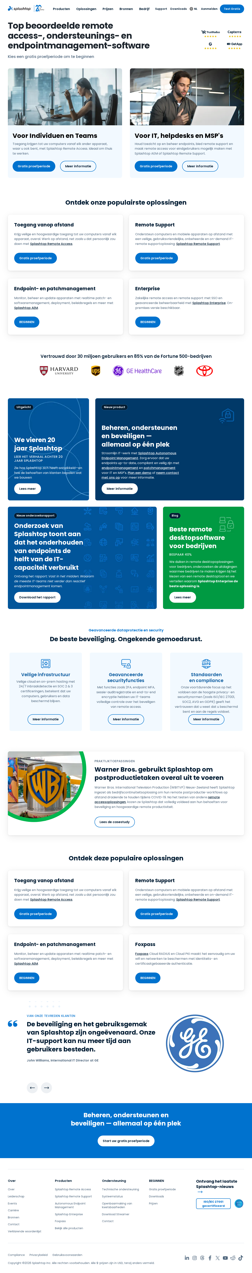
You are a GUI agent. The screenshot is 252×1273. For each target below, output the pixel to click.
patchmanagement (159, 468)
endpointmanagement (120, 468)
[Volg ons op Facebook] (210, 1258)
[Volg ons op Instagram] (194, 1258)
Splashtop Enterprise (209, 303)
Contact (13, 1224)
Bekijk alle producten (69, 1228)
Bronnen (126, 9)
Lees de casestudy (115, 822)
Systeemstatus (112, 1196)
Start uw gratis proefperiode (126, 1141)
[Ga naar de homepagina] (19, 8)
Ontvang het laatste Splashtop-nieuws (216, 1184)
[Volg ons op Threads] (202, 1258)
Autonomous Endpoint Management (70, 1205)
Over (12, 1181)
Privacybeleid (39, 1255)
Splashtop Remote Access (51, 244)
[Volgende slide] (46, 1087)
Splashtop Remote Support (198, 244)
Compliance (16, 1255)
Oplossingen (86, 9)
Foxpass (141, 954)
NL (195, 9)
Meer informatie (78, 166)
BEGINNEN (26, 322)
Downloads (178, 9)
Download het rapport (37, 597)
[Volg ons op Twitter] (217, 1258)
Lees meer (27, 488)
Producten (61, 9)
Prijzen (108, 9)
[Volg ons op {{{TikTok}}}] (240, 1258)
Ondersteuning (114, 1181)
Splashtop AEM (26, 308)
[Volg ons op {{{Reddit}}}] (233, 1258)
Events (12, 1203)
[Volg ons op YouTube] (225, 1258)
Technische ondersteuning (120, 1189)
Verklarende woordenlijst (24, 1231)
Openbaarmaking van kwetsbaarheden (117, 1205)
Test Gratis (232, 9)
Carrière (13, 1210)
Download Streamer (115, 1214)
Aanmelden (209, 9)
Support (161, 9)
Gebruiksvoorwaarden (67, 1255)
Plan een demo (139, 473)
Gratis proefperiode (34, 166)
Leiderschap (16, 1196)
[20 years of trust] (38, 8)
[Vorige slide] (32, 1087)
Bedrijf (144, 9)
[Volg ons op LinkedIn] (186, 1258)
